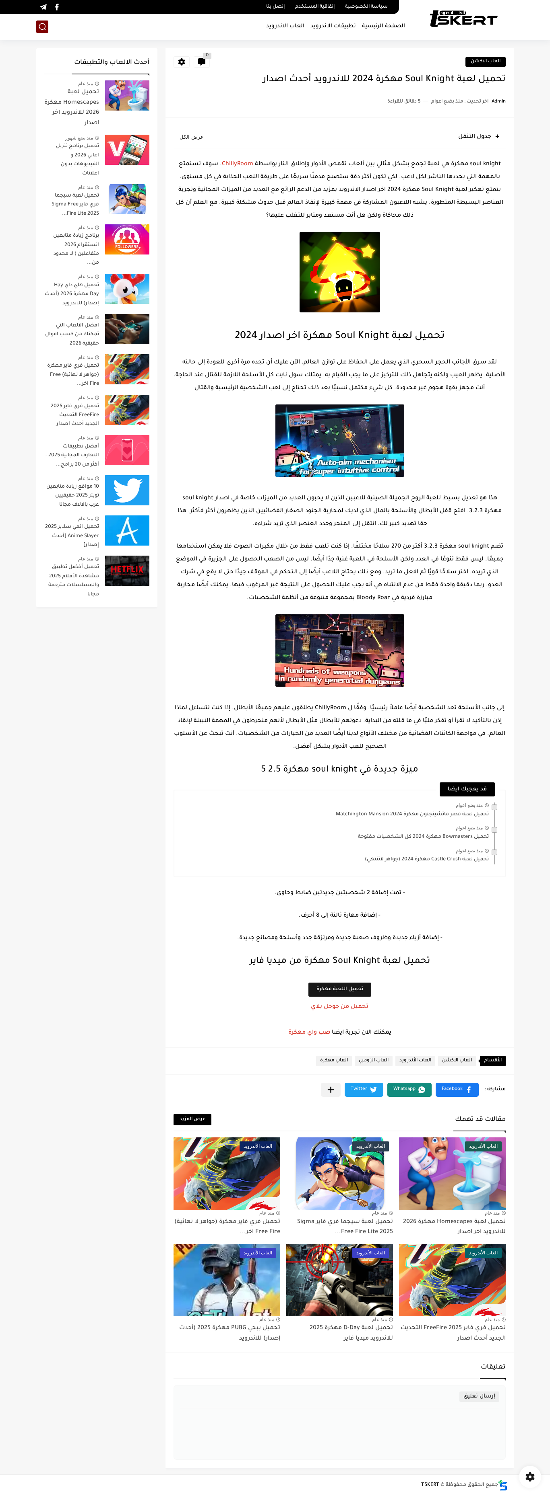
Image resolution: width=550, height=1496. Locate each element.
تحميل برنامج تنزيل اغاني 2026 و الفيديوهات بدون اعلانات (77, 160)
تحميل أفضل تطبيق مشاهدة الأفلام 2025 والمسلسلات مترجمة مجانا (73, 580)
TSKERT (430, 1485)
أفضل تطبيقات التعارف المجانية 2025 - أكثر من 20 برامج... (72, 456)
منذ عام (492, 1213)
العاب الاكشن (485, 61)
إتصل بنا (275, 7)
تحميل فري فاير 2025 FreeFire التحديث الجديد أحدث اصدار (75, 415)
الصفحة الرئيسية (383, 26)
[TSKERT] (463, 19)
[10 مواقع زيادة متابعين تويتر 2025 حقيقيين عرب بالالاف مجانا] (127, 490)
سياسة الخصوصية (366, 7)
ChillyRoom (237, 164)
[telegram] (43, 7)
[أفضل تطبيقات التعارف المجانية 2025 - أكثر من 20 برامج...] (127, 450)
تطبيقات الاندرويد (333, 26)
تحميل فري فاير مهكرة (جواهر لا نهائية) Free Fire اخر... (73, 375)
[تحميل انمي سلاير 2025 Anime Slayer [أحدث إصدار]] (127, 530)
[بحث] (42, 27)
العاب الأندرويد (415, 1060)
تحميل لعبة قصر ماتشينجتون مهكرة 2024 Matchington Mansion (412, 814)
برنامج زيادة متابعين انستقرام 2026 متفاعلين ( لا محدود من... (76, 249)
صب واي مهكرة (309, 1033)
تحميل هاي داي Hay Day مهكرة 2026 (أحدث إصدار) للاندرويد (72, 294)
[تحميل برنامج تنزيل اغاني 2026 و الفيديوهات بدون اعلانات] (127, 150)
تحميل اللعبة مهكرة (339, 989)
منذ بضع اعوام (469, 805)
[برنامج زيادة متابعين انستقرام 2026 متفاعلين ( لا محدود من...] (127, 239)
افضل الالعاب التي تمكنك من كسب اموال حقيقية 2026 (72, 335)
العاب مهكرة (334, 1060)
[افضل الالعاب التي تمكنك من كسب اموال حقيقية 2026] (127, 329)
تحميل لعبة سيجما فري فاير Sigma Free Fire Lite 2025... (75, 205)
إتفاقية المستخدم (315, 7)
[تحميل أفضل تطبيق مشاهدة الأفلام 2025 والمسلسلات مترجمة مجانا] (127, 571)
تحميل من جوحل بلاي (339, 1007)
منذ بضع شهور (79, 138)
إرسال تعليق (479, 1396)
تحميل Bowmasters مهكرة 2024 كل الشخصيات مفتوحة (423, 837)
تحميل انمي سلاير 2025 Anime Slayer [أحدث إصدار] (72, 536)
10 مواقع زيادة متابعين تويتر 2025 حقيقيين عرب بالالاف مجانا (72, 496)
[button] (457, 1090)
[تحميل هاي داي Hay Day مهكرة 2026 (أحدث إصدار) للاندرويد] (127, 289)
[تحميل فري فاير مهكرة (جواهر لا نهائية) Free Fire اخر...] (127, 369)
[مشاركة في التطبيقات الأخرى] (331, 1090)
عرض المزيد (192, 1119)
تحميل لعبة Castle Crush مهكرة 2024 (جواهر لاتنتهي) (427, 859)
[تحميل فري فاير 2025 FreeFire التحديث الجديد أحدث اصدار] (127, 410)
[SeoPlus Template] (503, 1485)
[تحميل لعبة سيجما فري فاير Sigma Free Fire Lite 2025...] (127, 199)
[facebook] (57, 7)
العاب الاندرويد (285, 26)
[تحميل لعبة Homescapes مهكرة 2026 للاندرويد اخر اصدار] (127, 95)
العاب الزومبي (374, 1060)
